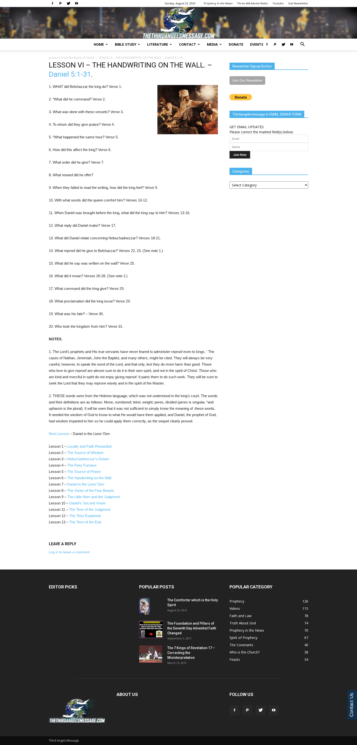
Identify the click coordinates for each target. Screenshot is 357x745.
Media (212, 44)
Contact (187, 44)
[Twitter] (68, 3)
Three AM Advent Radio (252, 3)
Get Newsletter (298, 3)
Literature (157, 44)
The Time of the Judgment (89, 509)
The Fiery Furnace (81, 465)
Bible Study (125, 44)
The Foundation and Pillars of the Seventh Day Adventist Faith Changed (191, 628)
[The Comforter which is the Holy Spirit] (144, 606)
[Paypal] (60, 3)
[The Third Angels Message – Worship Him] (178, 23)
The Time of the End (85, 522)
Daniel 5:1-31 (174, 58)
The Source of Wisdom (85, 453)
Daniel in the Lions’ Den (85, 484)
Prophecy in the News (218, 3)
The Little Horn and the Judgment (93, 497)
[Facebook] (52, 3)
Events (256, 44)
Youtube (278, 3)
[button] (302, 44)
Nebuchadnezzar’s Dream (88, 459)
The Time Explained (85, 516)
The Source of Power (84, 471)
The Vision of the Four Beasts (90, 490)
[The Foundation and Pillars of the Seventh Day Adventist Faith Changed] (151, 629)
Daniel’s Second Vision (87, 503)
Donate (236, 44)
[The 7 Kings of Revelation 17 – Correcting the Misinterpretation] (150, 653)
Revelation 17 (201, 648)
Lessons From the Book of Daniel (71, 58)
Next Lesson (59, 434)
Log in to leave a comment (69, 552)
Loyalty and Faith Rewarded (89, 446)
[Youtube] (76, 3)
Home (99, 44)
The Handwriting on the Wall (89, 478)
